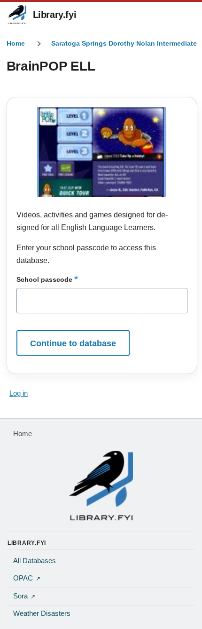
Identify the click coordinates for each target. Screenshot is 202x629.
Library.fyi (55, 14)
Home (16, 43)
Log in (18, 393)
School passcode (44, 279)
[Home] (101, 485)
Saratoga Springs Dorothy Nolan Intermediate (124, 43)
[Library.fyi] (17, 14)
